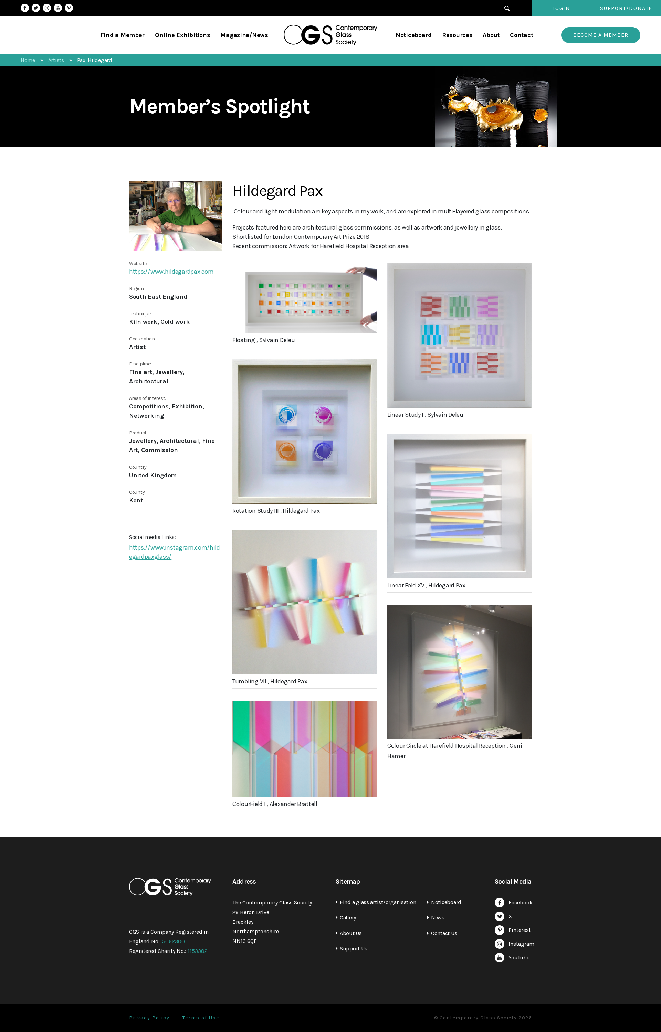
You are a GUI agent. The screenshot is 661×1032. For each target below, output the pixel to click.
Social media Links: (152, 537)
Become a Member (600, 35)
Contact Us (444, 933)
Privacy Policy (149, 1017)
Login (561, 8)
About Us (351, 933)
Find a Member (123, 35)
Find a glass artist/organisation (378, 902)
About (491, 35)
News (437, 917)
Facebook (25, 8)
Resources (457, 35)
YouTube (58, 8)
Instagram (47, 8)
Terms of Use (200, 1017)
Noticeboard (414, 35)
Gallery (348, 917)
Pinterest (69, 8)
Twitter (36, 8)
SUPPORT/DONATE (626, 8)
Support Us (353, 948)
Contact (521, 35)
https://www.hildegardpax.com (171, 271)
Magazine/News (244, 35)
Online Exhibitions (182, 35)
